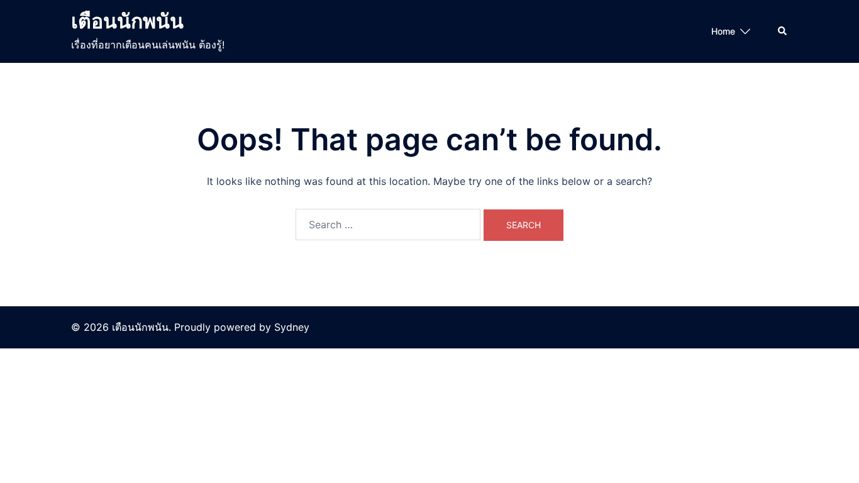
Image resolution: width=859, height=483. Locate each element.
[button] (783, 31)
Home (723, 31)
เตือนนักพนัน (127, 21)
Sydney (291, 327)
